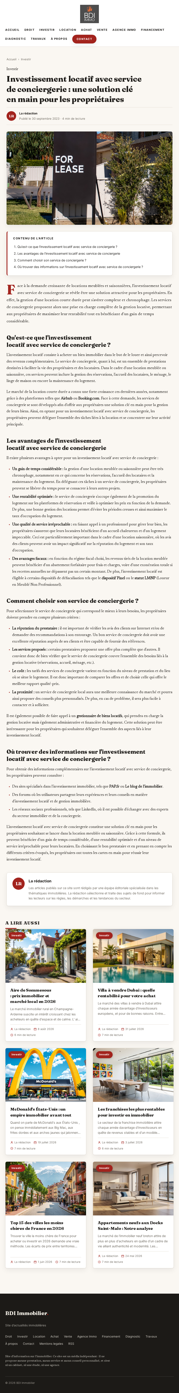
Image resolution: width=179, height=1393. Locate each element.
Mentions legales (51, 1343)
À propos (59, 38)
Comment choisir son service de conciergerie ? (51, 260)
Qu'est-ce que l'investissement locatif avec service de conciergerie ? (67, 247)
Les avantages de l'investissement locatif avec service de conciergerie (68, 254)
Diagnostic (15, 38)
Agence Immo (124, 29)
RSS (71, 1343)
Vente (102, 29)
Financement (153, 29)
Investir (47, 29)
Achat (86, 29)
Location (67, 29)
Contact (84, 39)
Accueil (12, 29)
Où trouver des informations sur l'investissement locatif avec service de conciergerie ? (80, 267)
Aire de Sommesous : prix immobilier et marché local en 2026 (33, 995)
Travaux (38, 38)
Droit (29, 29)
